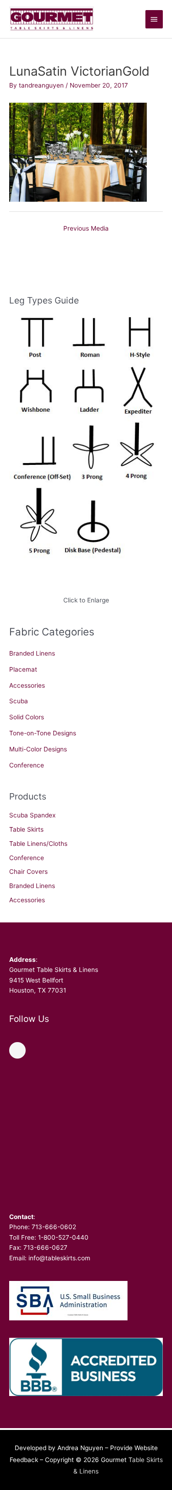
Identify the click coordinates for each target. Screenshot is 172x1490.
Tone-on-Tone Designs (42, 733)
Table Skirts (26, 829)
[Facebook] (17, 1050)
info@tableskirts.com (59, 1258)
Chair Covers (28, 871)
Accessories (27, 685)
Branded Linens (32, 653)
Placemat (23, 669)
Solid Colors (26, 717)
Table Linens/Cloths (38, 843)
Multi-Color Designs (38, 749)
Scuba (18, 701)
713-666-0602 (54, 1227)
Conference (26, 765)
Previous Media (86, 228)
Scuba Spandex (32, 815)
